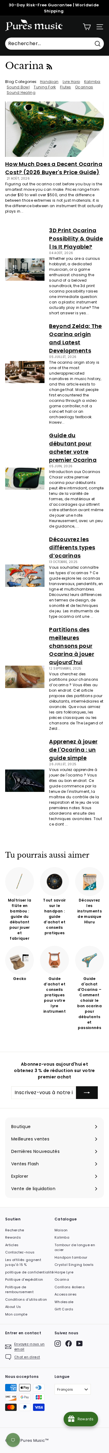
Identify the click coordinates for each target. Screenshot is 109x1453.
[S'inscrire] (87, 1092)
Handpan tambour (71, 1257)
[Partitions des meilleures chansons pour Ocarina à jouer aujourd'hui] (25, 677)
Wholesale (64, 1301)
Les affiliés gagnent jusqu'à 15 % (23, 1262)
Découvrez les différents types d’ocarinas (72, 547)
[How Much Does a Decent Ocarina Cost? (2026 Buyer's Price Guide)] (54, 129)
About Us (13, 1306)
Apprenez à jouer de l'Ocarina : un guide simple (73, 750)
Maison (61, 1230)
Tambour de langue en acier (74, 1248)
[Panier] (87, 27)
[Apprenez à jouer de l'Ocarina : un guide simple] (25, 781)
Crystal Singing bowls (74, 1264)
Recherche (14, 1230)
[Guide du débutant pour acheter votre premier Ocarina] (25, 479)
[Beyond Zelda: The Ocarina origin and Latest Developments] (25, 372)
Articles (11, 1245)
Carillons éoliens (69, 1287)
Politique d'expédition (24, 1279)
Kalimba (61, 1237)
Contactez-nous (20, 1252)
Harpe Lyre (63, 1272)
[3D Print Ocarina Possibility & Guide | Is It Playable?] (25, 269)
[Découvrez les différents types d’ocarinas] (25, 575)
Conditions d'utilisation (26, 1299)
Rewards (13, 1237)
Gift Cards (63, 1309)
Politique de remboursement (19, 1290)
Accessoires (65, 1294)
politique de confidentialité (29, 1272)
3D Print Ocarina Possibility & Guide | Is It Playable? (76, 238)
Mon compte (16, 1314)
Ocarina (61, 1279)
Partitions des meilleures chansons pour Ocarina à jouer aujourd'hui (71, 646)
